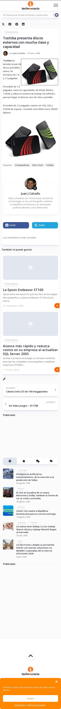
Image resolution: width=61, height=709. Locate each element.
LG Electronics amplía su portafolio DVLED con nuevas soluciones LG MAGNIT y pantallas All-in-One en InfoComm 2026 (35, 549)
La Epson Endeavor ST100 (23, 289)
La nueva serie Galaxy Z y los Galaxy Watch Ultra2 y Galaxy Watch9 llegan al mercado (36, 529)
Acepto (30, 698)
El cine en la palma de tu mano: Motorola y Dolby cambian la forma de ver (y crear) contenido (37, 495)
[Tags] (51, 461)
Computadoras (11, 32)
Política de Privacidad (36, 705)
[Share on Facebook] (10, 24)
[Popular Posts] (23, 461)
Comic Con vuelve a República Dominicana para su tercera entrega (36, 512)
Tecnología (22, 470)
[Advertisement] (25, 438)
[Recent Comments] (37, 461)
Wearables (22, 522)
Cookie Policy (20, 705)
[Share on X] (4, 24)
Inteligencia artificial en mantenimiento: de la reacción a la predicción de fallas (35, 477)
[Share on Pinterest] (16, 24)
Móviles (21, 489)
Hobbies (21, 507)
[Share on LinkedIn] (23, 24)
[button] (56, 681)
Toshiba (50, 165)
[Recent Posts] (10, 461)
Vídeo (20, 541)
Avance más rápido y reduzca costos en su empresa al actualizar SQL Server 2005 (30, 350)
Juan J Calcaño (19, 53)
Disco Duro (37, 165)
